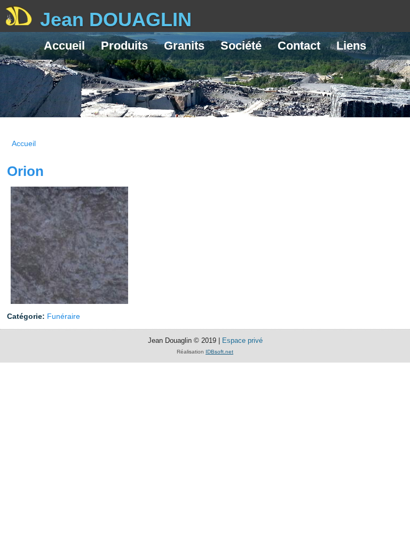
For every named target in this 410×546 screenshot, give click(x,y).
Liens (351, 45)
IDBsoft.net (219, 352)
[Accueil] (18, 17)
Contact (299, 45)
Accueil (64, 45)
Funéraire (63, 316)
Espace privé (242, 340)
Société (241, 45)
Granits (184, 45)
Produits (124, 45)
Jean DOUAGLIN (116, 19)
